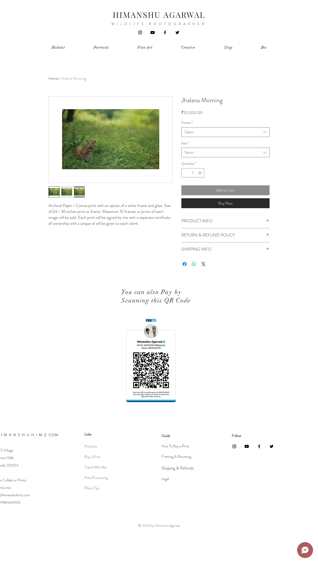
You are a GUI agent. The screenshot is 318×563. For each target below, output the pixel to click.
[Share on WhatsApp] (194, 264)
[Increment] (200, 172)
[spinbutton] (192, 172)
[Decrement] (185, 172)
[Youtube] (152, 32)
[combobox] (225, 132)
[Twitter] (177, 32)
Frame (187, 122)
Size (185, 143)
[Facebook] (164, 32)
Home (53, 78)
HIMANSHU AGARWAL (159, 14)
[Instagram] (140, 32)
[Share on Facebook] (185, 264)
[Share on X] (203, 264)
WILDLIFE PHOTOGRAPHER (159, 23)
